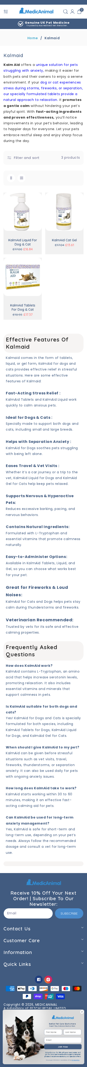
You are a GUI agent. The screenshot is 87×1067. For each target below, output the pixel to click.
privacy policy (75, 1060)
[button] (6, 11)
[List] (21, 178)
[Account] (72, 11)
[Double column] (11, 178)
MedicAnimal (46, 1005)
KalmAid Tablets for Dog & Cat (22, 307)
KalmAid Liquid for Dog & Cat (22, 242)
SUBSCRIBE (69, 913)
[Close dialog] (82, 1012)
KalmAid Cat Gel (64, 240)
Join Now (63, 1046)
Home (32, 38)
